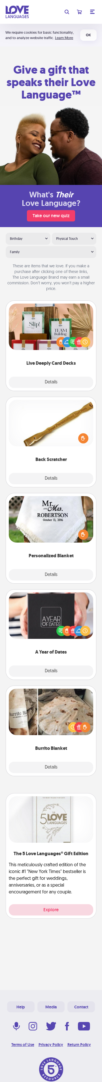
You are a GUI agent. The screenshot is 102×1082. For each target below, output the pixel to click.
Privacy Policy (51, 1044)
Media (51, 1007)
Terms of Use (22, 1044)
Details (51, 382)
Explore (51, 910)
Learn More (64, 37)
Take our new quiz (51, 216)
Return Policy (79, 1044)
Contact (81, 1007)
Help (20, 1007)
